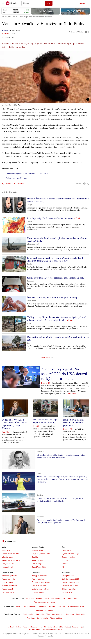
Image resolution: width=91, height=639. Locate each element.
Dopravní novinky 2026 (70, 582)
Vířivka (50, 610)
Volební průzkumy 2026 (11, 554)
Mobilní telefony (28, 614)
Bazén (18, 606)
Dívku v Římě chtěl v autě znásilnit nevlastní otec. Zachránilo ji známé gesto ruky (58, 200)
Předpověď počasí (43, 598)
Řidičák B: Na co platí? (70, 586)
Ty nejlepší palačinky (9, 576)
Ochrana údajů (77, 627)
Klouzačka (61, 606)
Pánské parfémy (56, 618)
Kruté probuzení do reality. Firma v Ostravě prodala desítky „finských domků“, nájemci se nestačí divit (56, 259)
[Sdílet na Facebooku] (84, 183)
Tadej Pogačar (37, 560)
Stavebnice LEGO (43, 614)
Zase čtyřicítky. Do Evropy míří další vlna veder (50, 218)
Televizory (31, 618)
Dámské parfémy (58, 614)
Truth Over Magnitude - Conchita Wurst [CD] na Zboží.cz (27, 173)
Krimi (29, 323)
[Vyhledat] (48, 3)
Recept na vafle (8, 589)
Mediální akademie (51, 627)
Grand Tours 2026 (39, 567)
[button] (45, 77)
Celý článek (71, 393)
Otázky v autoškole (69, 589)
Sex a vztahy (31, 301)
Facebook (10, 627)
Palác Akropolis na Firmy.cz (16, 178)
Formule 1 (66, 564)
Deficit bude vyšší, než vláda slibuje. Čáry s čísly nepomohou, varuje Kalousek (14, 424)
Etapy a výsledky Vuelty (41, 554)
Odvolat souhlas (35, 629)
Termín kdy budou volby (11, 560)
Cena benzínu (72, 598)
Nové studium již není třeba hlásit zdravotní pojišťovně (73, 422)
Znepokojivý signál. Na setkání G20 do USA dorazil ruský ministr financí (64, 373)
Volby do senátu (8, 564)
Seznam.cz (83, 3)
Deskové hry (81, 614)
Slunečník (52, 606)
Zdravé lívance (7, 582)
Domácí (29, 264)
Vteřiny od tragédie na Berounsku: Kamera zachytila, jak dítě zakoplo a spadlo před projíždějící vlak (56, 319)
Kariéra (34, 627)
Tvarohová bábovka (9, 586)
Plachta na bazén (29, 606)
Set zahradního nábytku (76, 606)
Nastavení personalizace (52, 629)
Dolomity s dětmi (38, 592)
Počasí (29, 222)
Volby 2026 (6, 550)
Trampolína (42, 606)
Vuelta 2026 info (38, 550)
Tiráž (40, 627)
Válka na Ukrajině (33, 244)
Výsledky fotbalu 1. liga (70, 554)
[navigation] (3, 3)
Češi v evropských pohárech (44, 602)
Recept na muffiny (9, 579)
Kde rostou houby (58, 598)
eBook (73, 32)
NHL (63, 567)
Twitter (18, 627)
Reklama (26, 627)
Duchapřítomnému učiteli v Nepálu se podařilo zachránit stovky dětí (58, 338)
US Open (65, 560)
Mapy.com (30, 598)
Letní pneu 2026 (68, 576)
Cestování (30, 281)
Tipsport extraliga (68, 557)
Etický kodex (65, 627)
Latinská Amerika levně (40, 589)
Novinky (5, 30)
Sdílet (81, 32)
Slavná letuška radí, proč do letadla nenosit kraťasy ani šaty (55, 277)
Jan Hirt (35, 557)
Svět (28, 343)
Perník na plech (8, 592)
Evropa (29, 205)
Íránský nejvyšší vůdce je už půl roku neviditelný (45, 421)
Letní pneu (70, 614)
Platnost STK (67, 592)
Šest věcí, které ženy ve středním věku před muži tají (52, 297)
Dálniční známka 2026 (70, 579)
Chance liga (66, 550)
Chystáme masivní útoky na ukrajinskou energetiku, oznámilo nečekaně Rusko (56, 239)
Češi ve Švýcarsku (39, 586)
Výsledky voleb (7, 557)
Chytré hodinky (42, 618)
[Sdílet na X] (88, 183)
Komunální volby (8, 567)
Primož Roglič (37, 564)
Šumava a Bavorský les (41, 582)
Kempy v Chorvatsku (40, 576)
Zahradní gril (41, 610)
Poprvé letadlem (38, 579)
